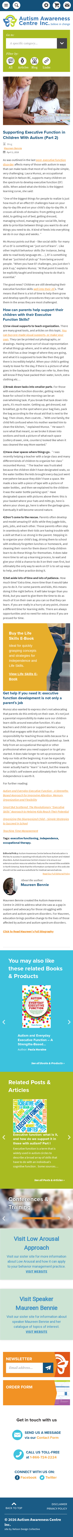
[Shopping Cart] (56, 5)
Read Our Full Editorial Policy (56, 873)
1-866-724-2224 (43, 1457)
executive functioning (24, 838)
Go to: (10, 35)
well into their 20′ (44, 289)
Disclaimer (59, 1504)
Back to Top (14, 1508)
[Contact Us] (67, 5)
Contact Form (48, 1437)
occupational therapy (16, 843)
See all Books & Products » (48, 1063)
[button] (36, 1254)
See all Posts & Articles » (49, 1180)
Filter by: (12, 54)
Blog (34, 67)
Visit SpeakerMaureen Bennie (36, 1303)
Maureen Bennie (13, 148)
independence (49, 838)
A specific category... (24, 43)
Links (46, 67)
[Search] (16, 5)
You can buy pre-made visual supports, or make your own (35, 334)
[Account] (46, 5)
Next (69, 1022)
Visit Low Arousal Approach (36, 1243)
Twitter (51, 1477)
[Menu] (5, 5)
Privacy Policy (57, 1509)
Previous (3, 1022)
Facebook (28, 1477)
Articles (22, 67)
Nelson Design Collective (26, 1529)
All (11, 67)
